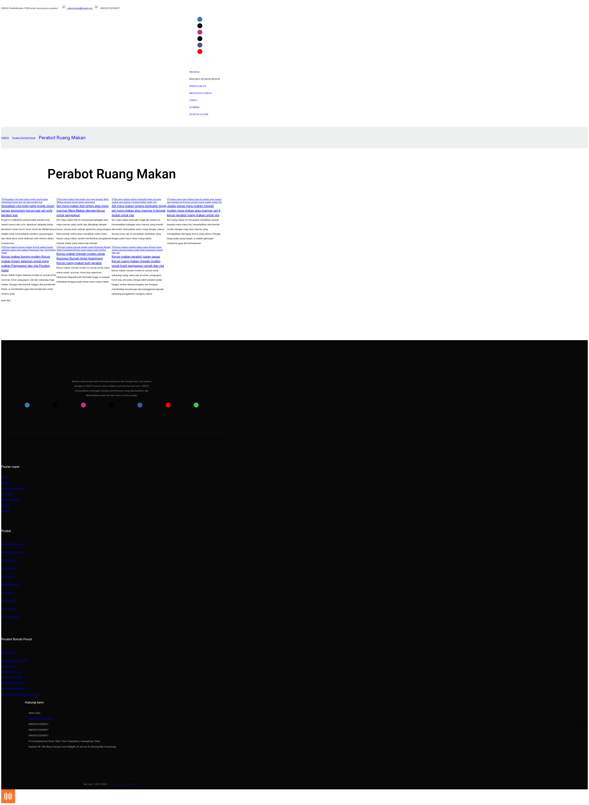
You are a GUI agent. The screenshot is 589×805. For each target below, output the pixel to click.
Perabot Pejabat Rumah (13, 688)
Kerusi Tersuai (8, 609)
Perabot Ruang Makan (62, 137)
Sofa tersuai (7, 592)
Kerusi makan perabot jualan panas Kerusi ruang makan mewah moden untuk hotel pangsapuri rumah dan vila (138, 261)
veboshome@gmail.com (80, 8)
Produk (5, 483)
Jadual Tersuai (8, 568)
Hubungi (5, 511)
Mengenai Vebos (10, 500)
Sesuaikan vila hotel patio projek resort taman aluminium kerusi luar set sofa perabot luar (27, 210)
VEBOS (5, 138)
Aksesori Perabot (10, 617)
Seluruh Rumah (9, 652)
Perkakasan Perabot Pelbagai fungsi (20, 694)
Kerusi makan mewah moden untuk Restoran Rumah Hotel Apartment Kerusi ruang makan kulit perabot (80, 258)
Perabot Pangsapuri (11, 672)
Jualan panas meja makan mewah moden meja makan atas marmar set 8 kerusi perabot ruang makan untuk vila (193, 210)
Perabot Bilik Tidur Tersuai (14, 660)
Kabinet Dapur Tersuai (12, 552)
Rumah (4, 477)
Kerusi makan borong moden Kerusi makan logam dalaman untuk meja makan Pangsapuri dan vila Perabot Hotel (25, 263)
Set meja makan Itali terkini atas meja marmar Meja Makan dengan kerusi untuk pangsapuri (82, 210)
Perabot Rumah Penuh (23, 138)
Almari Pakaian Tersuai (13, 544)
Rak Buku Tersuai (10, 584)
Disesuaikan (7, 494)
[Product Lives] (8, 802)
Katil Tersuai (7, 576)
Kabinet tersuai (9, 560)
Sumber (5, 505)
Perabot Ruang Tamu (12, 677)
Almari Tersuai (8, 600)
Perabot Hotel (8, 666)
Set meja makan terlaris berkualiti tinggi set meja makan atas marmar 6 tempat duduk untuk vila (139, 210)
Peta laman (135, 784)
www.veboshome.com (119, 784)
